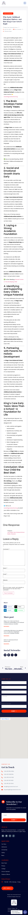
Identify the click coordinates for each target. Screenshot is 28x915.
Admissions (4, 847)
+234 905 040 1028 (9, 777)
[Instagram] (12, 655)
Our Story (3, 844)
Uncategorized (8, 13)
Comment (6, 549)
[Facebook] (5, 655)
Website (5, 580)
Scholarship (4, 849)
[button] (9, 606)
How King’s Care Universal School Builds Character (15, 533)
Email (5, 574)
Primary (3, 865)
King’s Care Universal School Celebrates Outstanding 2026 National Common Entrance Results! (14, 622)
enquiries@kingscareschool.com (12, 789)
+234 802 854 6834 (9, 771)
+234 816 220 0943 (9, 783)
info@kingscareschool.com (11, 786)
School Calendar (5, 871)
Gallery (3, 852)
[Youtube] (8, 655)
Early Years (4, 863)
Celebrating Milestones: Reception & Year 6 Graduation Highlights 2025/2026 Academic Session (13, 632)
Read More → (7, 626)
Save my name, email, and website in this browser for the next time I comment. (13, 588)
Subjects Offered (5, 874)
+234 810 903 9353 (8, 780)
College (3, 868)
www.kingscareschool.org (11, 96)
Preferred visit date (6, 703)
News (2, 855)
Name (5, 568)
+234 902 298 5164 (9, 774)
